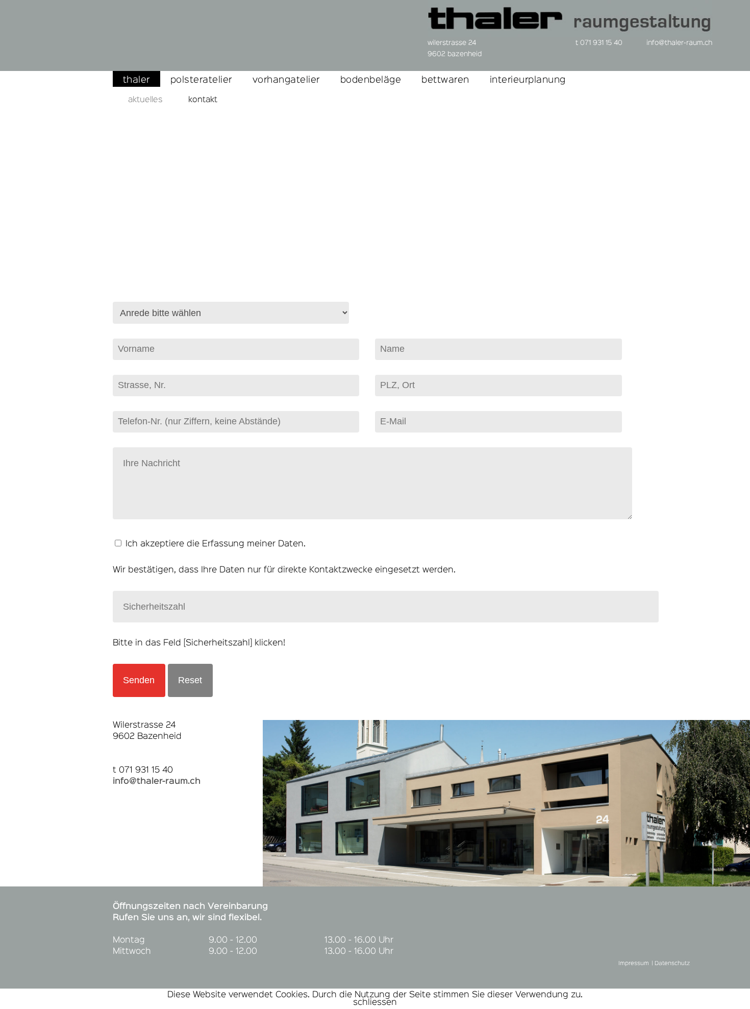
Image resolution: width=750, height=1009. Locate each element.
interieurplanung (528, 80)
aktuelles (145, 100)
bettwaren (445, 80)
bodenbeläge (371, 80)
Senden (139, 680)
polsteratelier (201, 80)
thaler (136, 80)
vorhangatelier (286, 80)
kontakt (202, 100)
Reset (190, 680)
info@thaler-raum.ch (157, 781)
